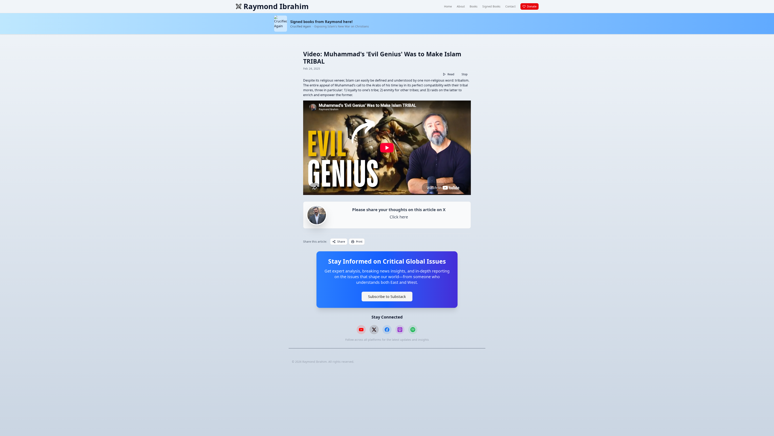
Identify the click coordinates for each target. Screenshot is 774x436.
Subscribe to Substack (387, 296)
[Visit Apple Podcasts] (400, 329)
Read (450, 74)
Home (448, 6)
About (461, 6)
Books (474, 6)
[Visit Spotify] (413, 329)
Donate (532, 6)
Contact (510, 6)
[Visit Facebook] (387, 329)
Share (341, 241)
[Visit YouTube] (361, 329)
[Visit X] (374, 329)
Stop (465, 74)
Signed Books (491, 6)
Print (359, 241)
